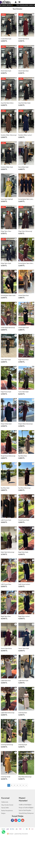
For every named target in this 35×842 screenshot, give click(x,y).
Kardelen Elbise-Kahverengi (8, 135)
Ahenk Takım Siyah (6, 71)
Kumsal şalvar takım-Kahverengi (26, 263)
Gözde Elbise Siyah (23, 327)
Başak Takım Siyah (23, 552)
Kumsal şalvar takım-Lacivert (26, 199)
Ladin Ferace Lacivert (24, 584)
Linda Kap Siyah (22, 744)
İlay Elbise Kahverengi (24, 488)
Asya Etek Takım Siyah (24, 103)
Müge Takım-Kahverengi (25, 231)
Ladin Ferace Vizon (6, 584)
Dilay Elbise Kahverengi (24, 777)
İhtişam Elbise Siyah (6, 424)
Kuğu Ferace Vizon (23, 359)
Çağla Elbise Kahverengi (7, 712)
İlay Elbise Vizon (22, 456)
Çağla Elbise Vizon (6, 680)
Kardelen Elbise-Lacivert (25, 135)
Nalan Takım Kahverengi (7, 552)
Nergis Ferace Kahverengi (8, 456)
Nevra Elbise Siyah (23, 167)
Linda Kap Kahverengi (7, 744)
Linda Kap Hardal (5, 777)
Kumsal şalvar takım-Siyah (8, 295)
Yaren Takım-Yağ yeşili (7, 199)
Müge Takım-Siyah (6, 263)
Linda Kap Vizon (22, 712)
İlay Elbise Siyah (5, 488)
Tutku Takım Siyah (6, 359)
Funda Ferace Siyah (23, 520)
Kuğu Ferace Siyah (6, 392)
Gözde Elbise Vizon (23, 295)
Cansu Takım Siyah (23, 392)
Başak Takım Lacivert (24, 616)
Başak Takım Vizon (6, 616)
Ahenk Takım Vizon (23, 71)
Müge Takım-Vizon (6, 231)
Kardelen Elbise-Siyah (7, 167)
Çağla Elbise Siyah (23, 680)
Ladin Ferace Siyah (6, 520)
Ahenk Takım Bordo (23, 39)
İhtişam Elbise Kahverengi (25, 424)
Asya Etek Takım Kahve (7, 103)
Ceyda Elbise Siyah (6, 39)
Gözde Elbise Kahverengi (8, 327)
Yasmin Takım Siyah (23, 648)
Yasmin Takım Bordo (6, 648)
